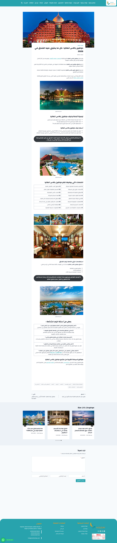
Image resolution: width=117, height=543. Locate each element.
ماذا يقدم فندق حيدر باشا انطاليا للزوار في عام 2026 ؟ (34, 429)
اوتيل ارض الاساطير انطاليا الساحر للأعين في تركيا (73, 395)
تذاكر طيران (60, 3)
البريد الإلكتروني (62, 476)
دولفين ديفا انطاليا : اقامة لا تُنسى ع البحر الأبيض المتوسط (43, 396)
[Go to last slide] (92, 425)
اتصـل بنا (26, 3)
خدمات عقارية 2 (53, 3)
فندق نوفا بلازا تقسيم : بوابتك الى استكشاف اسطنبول (60, 430)
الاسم (83, 476)
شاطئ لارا (37, 384)
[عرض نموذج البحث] (22, 3)
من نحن (36, 3)
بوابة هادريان (66, 362)
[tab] (61, 440)
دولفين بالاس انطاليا (45, 384)
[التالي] (25, 425)
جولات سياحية (84, 3)
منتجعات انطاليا (72, 387)
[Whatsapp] (98, 531)
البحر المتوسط (68, 384)
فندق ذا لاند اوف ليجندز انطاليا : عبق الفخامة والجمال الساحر (83, 430)
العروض (46, 3)
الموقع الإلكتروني (43, 476)
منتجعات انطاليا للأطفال (55, 58)
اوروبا (57, 384)
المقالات (31, 3)
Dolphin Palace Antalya (78, 384)
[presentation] (83, 418)
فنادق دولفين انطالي (78, 78)
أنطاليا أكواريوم (50, 362)
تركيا (53, 384)
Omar (87, 435)
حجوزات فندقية (68, 3)
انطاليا (61, 384)
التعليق (83, 458)
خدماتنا (41, 3)
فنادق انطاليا (80, 387)
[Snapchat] (100, 531)
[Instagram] (102, 531)
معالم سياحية (92, 3)
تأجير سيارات (76, 3)
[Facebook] (104, 531)
